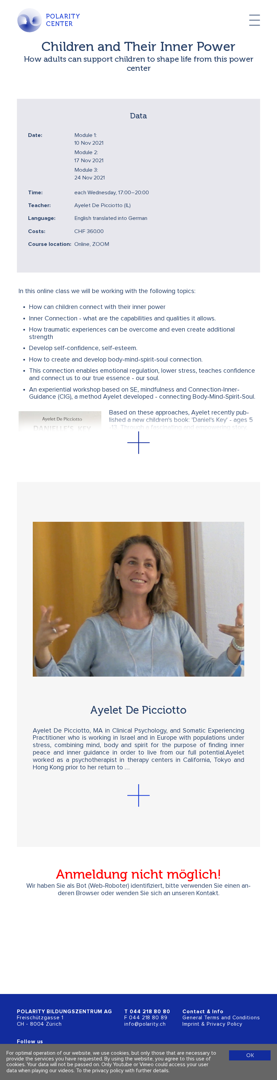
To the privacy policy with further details (122, 1070)
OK (250, 1055)
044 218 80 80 (150, 1011)
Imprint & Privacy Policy (212, 1024)
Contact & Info (203, 1011)
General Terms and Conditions (221, 1017)
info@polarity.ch (145, 1024)
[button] (138, 442)
